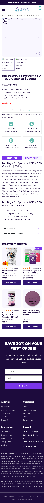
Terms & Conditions (8, 438)
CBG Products (35, 115)
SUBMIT (23, 386)
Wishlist (4, 417)
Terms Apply (26, 110)
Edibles (25, 407)
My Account (5, 407)
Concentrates (28, 420)
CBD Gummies (15, 115)
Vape (25, 417)
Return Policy (5, 432)
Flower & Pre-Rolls (29, 410)
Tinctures (26, 413)
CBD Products (25, 115)
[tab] (12, 158)
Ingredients (9, 228)
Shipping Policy (6, 435)
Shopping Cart (6, 413)
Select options (11, 282)
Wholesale (4, 445)
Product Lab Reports (13, 233)
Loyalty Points (32, 158)
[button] (4, 9)
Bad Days (10, 117)
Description (12, 158)
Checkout (4, 420)
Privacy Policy (6, 442)
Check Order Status (8, 410)
